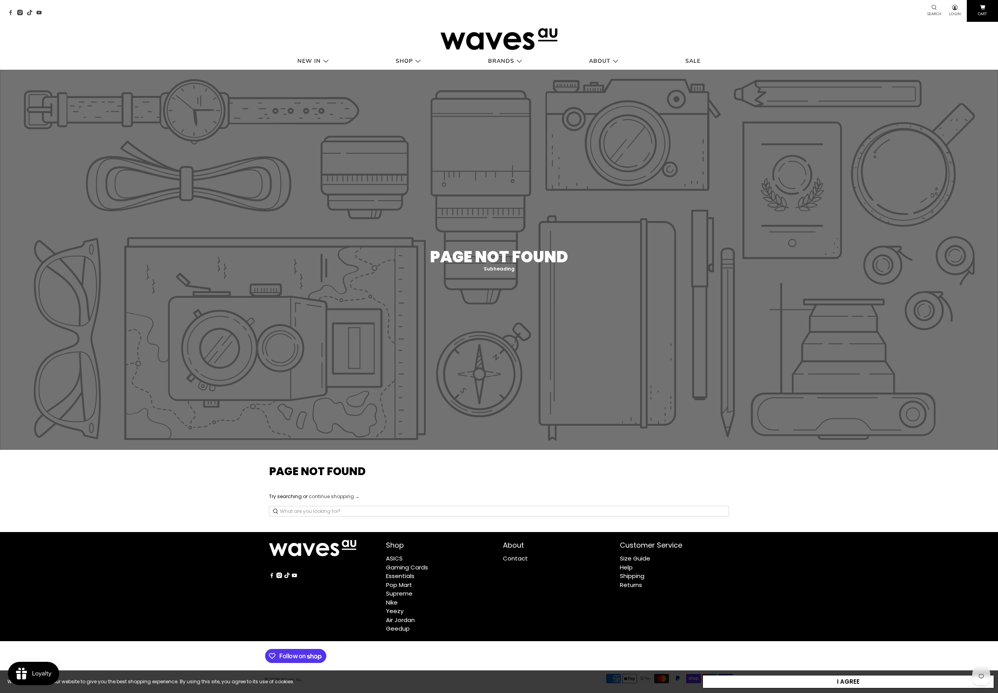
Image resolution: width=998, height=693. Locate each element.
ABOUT (599, 60)
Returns (631, 585)
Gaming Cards (407, 567)
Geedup (398, 628)
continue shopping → (334, 496)
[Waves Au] (499, 39)
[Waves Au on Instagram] (22, 13)
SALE (693, 60)
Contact (515, 558)
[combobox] (499, 511)
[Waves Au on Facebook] (12, 13)
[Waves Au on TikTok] (31, 13)
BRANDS (501, 60)
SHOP (404, 60)
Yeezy (394, 611)
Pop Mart (399, 585)
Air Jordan (400, 620)
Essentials (400, 576)
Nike (392, 602)
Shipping (632, 576)
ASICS (394, 558)
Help (626, 567)
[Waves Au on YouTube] (41, 13)
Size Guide (635, 558)
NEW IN (309, 60)
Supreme (399, 593)
